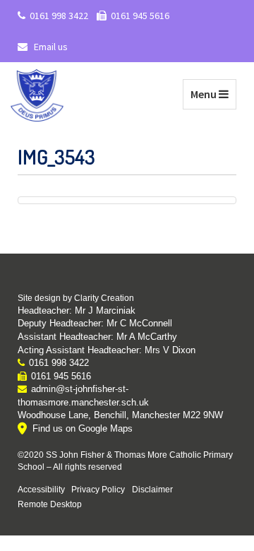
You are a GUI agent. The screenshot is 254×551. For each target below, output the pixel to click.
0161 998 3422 (59, 15)
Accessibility (41, 489)
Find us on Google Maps (82, 428)
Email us (50, 46)
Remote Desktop (50, 504)
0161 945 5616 (140, 15)
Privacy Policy (98, 489)
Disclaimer (152, 489)
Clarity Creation (104, 298)
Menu (213, 93)
